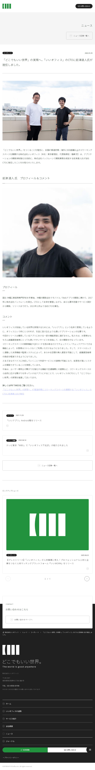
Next (86, 578)
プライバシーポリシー (11, 757)
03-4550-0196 (13, 686)
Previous (8, 578)
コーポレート (8, 53)
